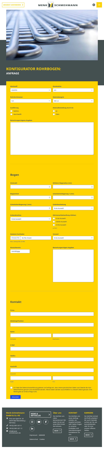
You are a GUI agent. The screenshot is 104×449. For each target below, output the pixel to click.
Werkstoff (13, 86)
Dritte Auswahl (61, 225)
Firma (12, 310)
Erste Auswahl (61, 218)
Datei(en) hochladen (17, 234)
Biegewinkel (14, 194)
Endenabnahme (15, 215)
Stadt (12, 382)
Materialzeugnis (58, 97)
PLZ (54, 382)
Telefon (12, 356)
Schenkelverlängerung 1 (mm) (63, 194)
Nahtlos (16, 111)
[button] (99, 5)
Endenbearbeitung (59, 204)
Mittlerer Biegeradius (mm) (62, 183)
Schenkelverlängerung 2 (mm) (20, 204)
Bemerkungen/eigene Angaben (21, 120)
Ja (56, 111)
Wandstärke (57, 86)
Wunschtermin (15, 247)
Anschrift (13, 374)
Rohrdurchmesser (16, 97)
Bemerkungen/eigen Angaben (63, 247)
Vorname (13, 339)
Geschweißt (17, 114)
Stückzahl (13, 183)
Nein (57, 114)
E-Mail (12, 345)
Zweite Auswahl (61, 222)
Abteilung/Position (17, 321)
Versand (55, 234)
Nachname (56, 339)
